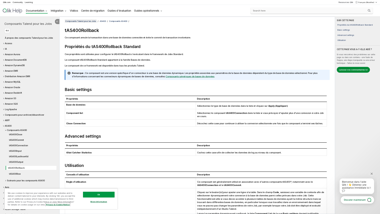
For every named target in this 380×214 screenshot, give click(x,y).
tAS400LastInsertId (18, 156)
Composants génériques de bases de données (190, 76)
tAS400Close (15, 134)
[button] (369, 10)
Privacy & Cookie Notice (58, 204)
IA (6, 49)
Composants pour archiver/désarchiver (24, 115)
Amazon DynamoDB (14, 65)
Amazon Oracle (12, 87)
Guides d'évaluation (119, 10)
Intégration (57, 10)
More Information (98, 201)
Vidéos (74, 10)
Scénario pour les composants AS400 (26, 180)
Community (18, 2)
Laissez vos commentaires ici (353, 70)
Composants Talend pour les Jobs (28, 24)
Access (8, 43)
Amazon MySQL (13, 82)
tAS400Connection (18, 145)
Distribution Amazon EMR (17, 76)
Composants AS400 (17, 130)
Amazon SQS (11, 104)
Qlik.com (7, 2)
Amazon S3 (10, 98)
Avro (7, 187)
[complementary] (357, 115)
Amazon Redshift (13, 93)
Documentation (35, 10)
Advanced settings (345, 35)
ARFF (7, 120)
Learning (29, 2)
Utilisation (341, 40)
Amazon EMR (11, 71)
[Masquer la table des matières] (57, 21)
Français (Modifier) (366, 2)
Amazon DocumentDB (16, 60)
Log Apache (11, 109)
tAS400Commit (16, 140)
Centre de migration (92, 10)
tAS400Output (16, 162)
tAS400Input (15, 151)
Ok (98, 194)
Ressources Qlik (346, 2)
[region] (61, 198)
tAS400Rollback (16, 168)
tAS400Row (15, 174)
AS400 (8, 126)
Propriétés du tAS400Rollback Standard (355, 25)
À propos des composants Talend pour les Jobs (29, 38)
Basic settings (343, 30)
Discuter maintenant (355, 199)
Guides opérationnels (146, 10)
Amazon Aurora (12, 54)
